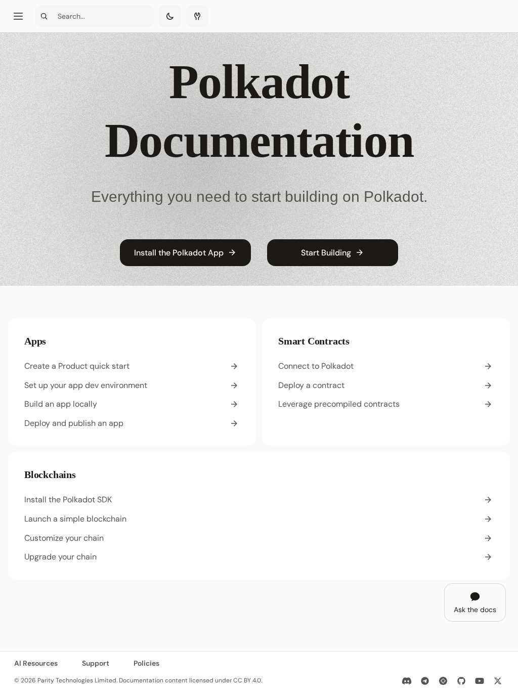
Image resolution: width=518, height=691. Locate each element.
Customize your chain (64, 538)
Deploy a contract (311, 385)
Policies (146, 663)
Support (95, 663)
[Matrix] (443, 681)
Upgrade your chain (60, 556)
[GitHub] (461, 681)
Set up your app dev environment (85, 385)
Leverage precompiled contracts (339, 404)
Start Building (326, 252)
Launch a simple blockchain (75, 518)
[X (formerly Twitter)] (498, 681)
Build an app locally (60, 404)
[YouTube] (479, 681)
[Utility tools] (197, 16)
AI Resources (36, 663)
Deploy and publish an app (73, 423)
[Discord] (407, 681)
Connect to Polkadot (316, 366)
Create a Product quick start (77, 366)
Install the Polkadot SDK (68, 499)
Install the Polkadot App (179, 252)
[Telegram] (425, 681)
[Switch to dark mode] (170, 16)
